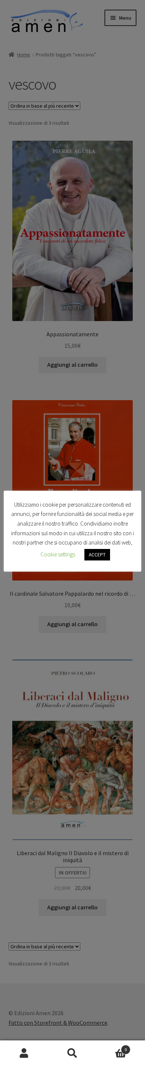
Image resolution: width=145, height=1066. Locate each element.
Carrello (112, 1047)
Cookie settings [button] (58, 554)
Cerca (72, 1053)
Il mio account (24, 1053)
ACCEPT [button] (97, 555)
